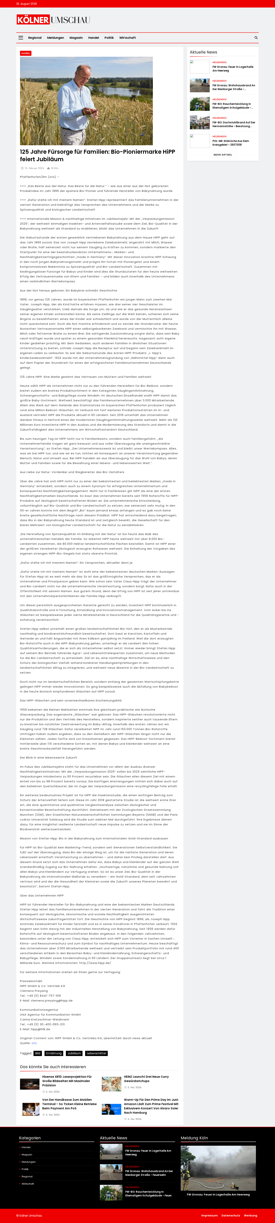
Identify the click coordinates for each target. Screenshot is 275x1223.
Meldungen (55, 38)
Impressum (209, 1215)
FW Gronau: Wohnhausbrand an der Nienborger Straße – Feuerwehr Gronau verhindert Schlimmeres (234, 91)
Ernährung (54, 1053)
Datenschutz (230, 1215)
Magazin (76, 38)
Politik (109, 38)
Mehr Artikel (223, 154)
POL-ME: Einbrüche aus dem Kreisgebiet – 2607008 (231, 143)
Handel (93, 38)
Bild (37, 1053)
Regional (35, 38)
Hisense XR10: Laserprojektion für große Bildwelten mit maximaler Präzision (67, 1081)
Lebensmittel (96, 1053)
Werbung (250, 1215)
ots (34, 1043)
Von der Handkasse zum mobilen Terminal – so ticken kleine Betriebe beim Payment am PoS (69, 1104)
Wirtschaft (127, 38)
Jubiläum (74, 1053)
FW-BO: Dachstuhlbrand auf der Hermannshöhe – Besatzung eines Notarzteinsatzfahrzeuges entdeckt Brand (234, 128)
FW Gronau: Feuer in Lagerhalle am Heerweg (218, 1194)
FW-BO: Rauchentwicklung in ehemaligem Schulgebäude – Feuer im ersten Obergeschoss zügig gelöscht (232, 109)
